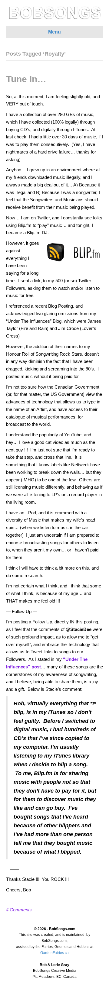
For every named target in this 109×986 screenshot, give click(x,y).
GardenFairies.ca (54, 953)
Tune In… (26, 79)
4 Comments (19, 909)
